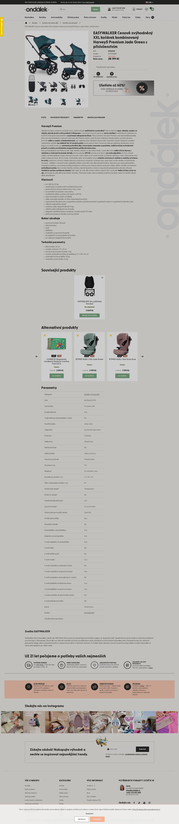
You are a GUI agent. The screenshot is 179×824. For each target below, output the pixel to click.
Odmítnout (81, 819)
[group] (56, 356)
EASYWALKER (89, 613)
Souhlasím (97, 819)
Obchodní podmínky (32, 804)
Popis (43, 117)
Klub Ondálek (91, 796)
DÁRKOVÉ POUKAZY (107, 684)
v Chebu (141, 686)
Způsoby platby (30, 796)
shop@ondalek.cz (133, 790)
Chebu (151, 668)
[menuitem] (30, 17)
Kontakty (27, 786)
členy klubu (40, 665)
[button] (56, 373)
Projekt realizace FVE (93, 800)
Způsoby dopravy (31, 793)
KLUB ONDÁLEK (39, 684)
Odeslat (142, 749)
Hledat (95, 9)
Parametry (78, 117)
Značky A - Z (91, 786)
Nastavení (89, 813)
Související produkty (59, 117)
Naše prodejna (30, 789)
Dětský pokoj (63, 793)
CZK (149, 2)
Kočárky (61, 786)
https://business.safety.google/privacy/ (146, 809)
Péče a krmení (63, 796)
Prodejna (136, 684)
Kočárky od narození (92, 394)
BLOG (69, 684)
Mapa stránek (91, 789)
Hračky (61, 800)
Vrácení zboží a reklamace (33, 800)
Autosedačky (63, 789)
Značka (96, 117)
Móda (61, 804)
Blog (88, 793)
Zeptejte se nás (112, 77)
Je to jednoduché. (88, 2)
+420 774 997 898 (133, 792)
